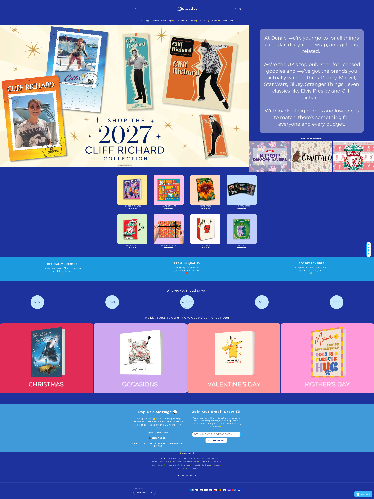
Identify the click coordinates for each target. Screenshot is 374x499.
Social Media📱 (186, 465)
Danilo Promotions (224, 494)
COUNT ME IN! (216, 440)
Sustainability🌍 (173, 465)
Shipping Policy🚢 (188, 458)
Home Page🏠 (159, 458)
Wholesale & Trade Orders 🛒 (207, 458)
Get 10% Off (368, 251)
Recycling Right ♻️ (159, 465)
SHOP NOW (132, 208)
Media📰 (197, 465)
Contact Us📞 (194, 468)
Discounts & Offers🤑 (191, 462)
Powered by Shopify (235, 494)
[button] (135, 9)
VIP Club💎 (177, 462)
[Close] (368, 244)
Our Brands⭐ (207, 465)
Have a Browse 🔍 (173, 458)
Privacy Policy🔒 (181, 468)
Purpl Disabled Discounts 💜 (211, 462)
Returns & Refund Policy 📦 (161, 462)
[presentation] (246, 156)
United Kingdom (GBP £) (143, 492)
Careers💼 (217, 465)
